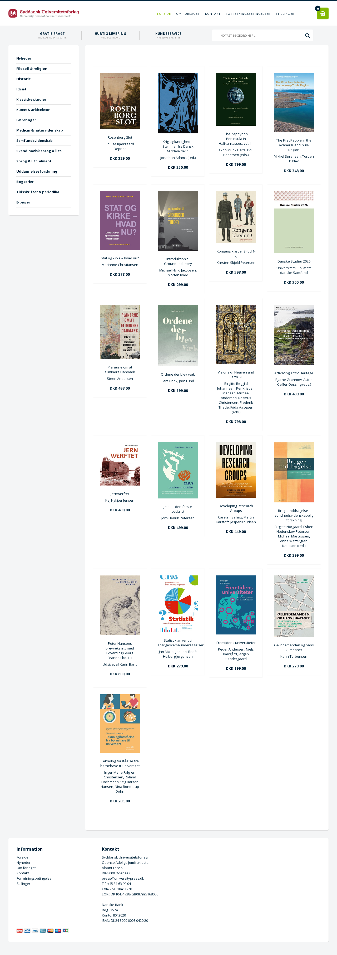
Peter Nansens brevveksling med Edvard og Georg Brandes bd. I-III (120, 650)
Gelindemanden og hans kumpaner (294, 647)
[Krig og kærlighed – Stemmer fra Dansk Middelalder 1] (178, 132)
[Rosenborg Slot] (120, 127)
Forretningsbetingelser (248, 14)
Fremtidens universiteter (236, 642)
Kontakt (213, 14)
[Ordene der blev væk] (178, 364)
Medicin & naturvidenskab (39, 130)
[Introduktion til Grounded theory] (178, 249)
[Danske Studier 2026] (294, 251)
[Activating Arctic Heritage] (294, 363)
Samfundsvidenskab (34, 140)
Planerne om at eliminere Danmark (120, 369)
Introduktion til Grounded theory (178, 261)
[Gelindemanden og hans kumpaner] (294, 635)
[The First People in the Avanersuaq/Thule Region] (294, 130)
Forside (164, 14)
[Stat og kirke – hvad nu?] (120, 248)
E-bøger (23, 202)
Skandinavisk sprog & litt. (39, 150)
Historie (23, 78)
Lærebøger (26, 120)
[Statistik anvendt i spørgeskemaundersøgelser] (178, 630)
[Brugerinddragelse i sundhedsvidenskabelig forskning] (294, 501)
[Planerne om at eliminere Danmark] (120, 357)
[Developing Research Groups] (236, 496)
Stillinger (285, 14)
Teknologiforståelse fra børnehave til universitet (120, 763)
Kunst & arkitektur (33, 109)
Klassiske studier (31, 99)
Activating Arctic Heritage (293, 373)
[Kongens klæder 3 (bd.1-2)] (236, 241)
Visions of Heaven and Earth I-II (236, 374)
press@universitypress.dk (123, 878)
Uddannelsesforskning (36, 171)
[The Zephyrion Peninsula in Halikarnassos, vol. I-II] (236, 124)
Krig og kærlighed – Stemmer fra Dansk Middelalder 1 (178, 146)
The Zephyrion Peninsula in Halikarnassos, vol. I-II (236, 139)
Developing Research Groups (236, 508)
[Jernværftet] (120, 484)
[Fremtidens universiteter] (236, 633)
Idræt (21, 89)
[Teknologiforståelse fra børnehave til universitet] (120, 751)
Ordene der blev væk (178, 374)
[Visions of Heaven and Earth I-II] (236, 362)
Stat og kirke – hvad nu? (120, 258)
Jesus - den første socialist (178, 509)
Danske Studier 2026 (293, 261)
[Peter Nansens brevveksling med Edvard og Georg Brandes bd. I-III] (120, 634)
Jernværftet (120, 493)
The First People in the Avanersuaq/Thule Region (293, 145)
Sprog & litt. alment (34, 161)
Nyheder (23, 58)
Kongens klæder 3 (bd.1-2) (236, 253)
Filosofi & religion (31, 68)
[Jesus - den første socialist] (178, 497)
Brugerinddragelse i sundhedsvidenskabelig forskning (294, 515)
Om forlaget (188, 14)
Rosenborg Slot (120, 137)
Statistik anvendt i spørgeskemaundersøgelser (178, 642)
